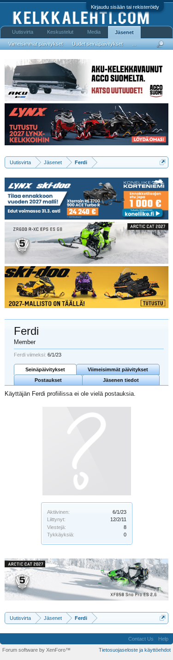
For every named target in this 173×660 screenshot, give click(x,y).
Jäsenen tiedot (121, 380)
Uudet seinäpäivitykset (97, 44)
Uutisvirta (22, 32)
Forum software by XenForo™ (36, 650)
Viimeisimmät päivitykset (118, 369)
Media (94, 32)
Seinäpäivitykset (45, 369)
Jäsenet (124, 32)
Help (163, 639)
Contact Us (141, 639)
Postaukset (48, 380)
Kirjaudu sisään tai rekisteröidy (125, 7)
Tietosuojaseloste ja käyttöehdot (135, 650)
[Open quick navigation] (163, 162)
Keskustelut (60, 32)
